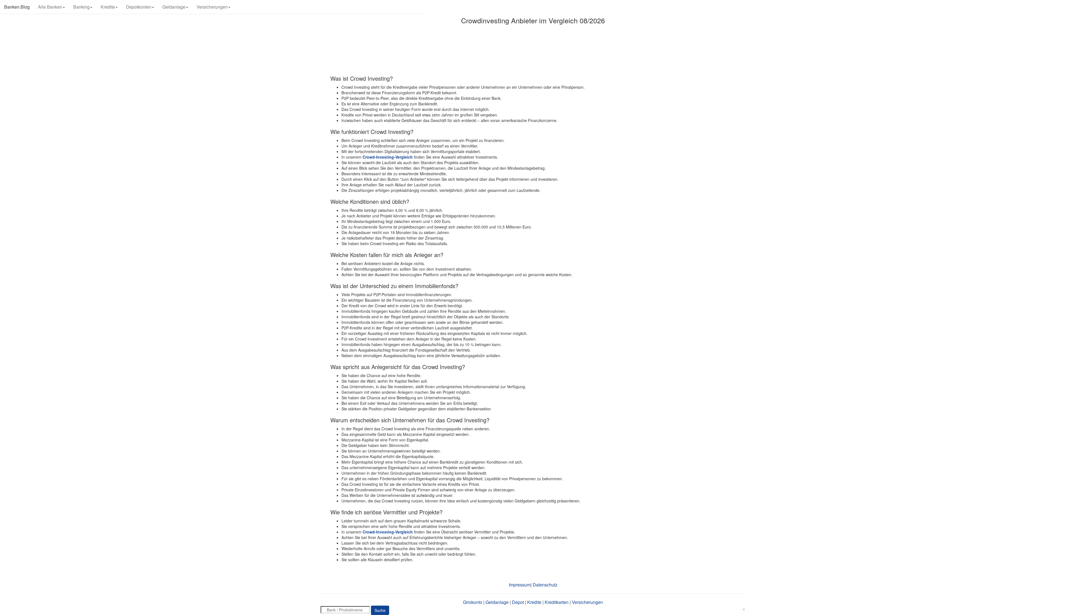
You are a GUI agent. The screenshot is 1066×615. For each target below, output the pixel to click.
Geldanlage (173, 7)
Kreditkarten (557, 602)
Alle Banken (50, 7)
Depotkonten (138, 7)
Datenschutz (545, 584)
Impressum (520, 584)
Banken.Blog (17, 7)
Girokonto (472, 602)
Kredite (108, 7)
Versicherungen (212, 7)
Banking (81, 7)
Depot (518, 602)
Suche (380, 610)
